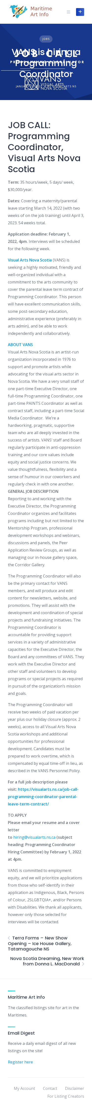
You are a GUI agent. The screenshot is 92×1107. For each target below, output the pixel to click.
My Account (24, 1088)
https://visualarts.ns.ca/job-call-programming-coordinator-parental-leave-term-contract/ (43, 797)
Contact (50, 1088)
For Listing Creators (65, 1096)
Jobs (46, 39)
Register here (20, 1062)
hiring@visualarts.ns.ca (34, 837)
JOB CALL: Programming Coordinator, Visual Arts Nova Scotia (44, 147)
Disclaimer (74, 1088)
